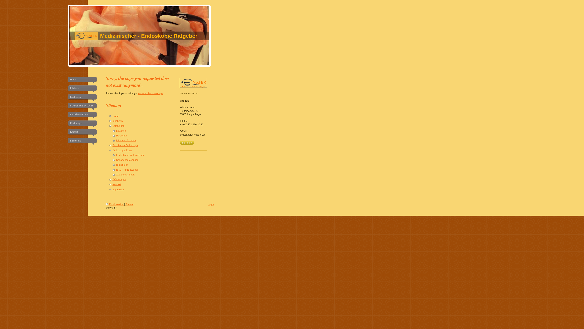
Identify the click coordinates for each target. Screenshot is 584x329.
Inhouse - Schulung (126, 140)
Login (211, 204)
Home (116, 116)
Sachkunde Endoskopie (125, 145)
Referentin (121, 135)
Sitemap (129, 204)
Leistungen (119, 126)
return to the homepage (150, 93)
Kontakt (117, 184)
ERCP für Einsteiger (127, 169)
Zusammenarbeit (125, 174)
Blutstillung (122, 165)
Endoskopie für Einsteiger (130, 155)
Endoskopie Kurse (122, 150)
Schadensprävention (127, 160)
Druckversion (116, 204)
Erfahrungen (119, 179)
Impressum (118, 189)
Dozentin (121, 130)
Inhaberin (118, 121)
